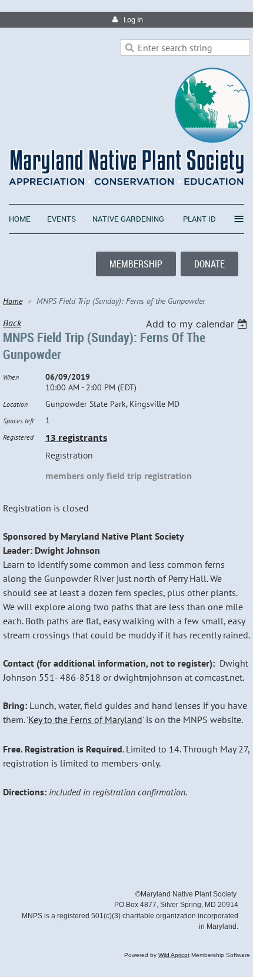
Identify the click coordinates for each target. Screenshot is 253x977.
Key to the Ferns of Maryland (85, 719)
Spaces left (18, 420)
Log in (133, 20)
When (11, 377)
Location (15, 404)
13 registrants (76, 437)
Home (12, 301)
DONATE (209, 263)
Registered (18, 437)
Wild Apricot (173, 955)
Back (12, 323)
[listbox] (198, 324)
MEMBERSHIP (135, 263)
